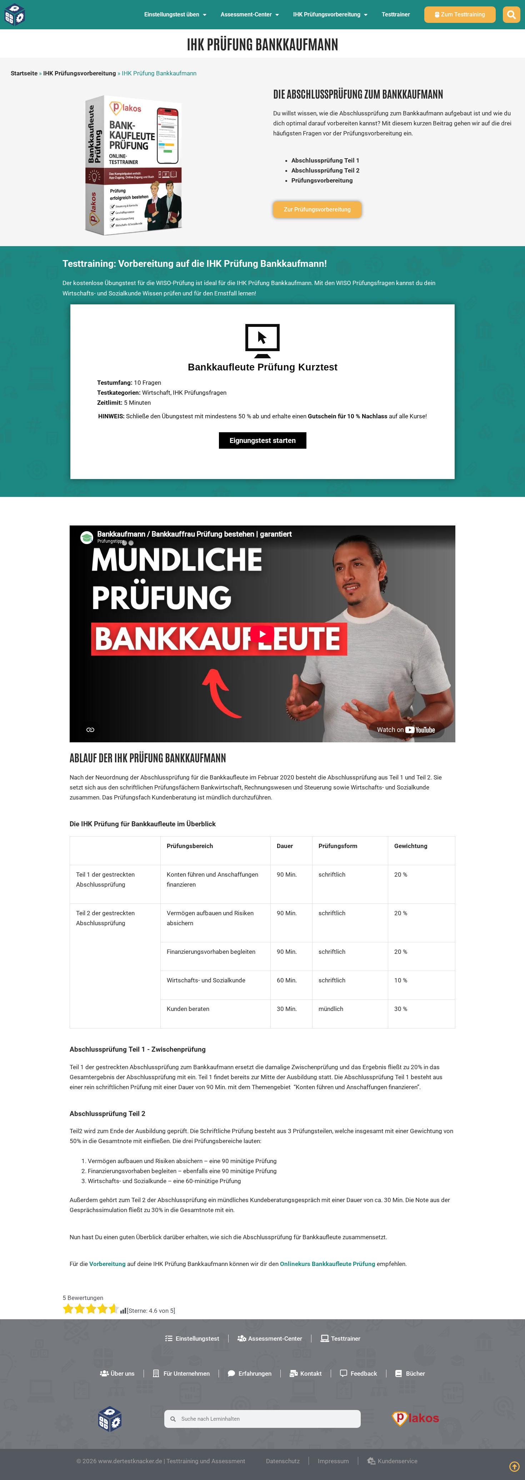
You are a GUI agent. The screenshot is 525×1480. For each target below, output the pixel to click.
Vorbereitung (107, 1263)
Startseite (24, 73)
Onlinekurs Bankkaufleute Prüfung (327, 1263)
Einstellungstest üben (171, 14)
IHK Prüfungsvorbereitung (326, 14)
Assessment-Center (246, 14)
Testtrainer (396, 14)
